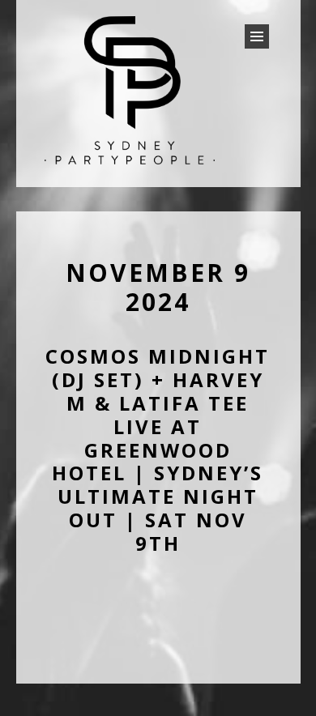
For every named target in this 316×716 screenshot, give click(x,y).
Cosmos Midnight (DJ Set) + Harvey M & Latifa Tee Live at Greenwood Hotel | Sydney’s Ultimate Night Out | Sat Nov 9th (157, 449)
